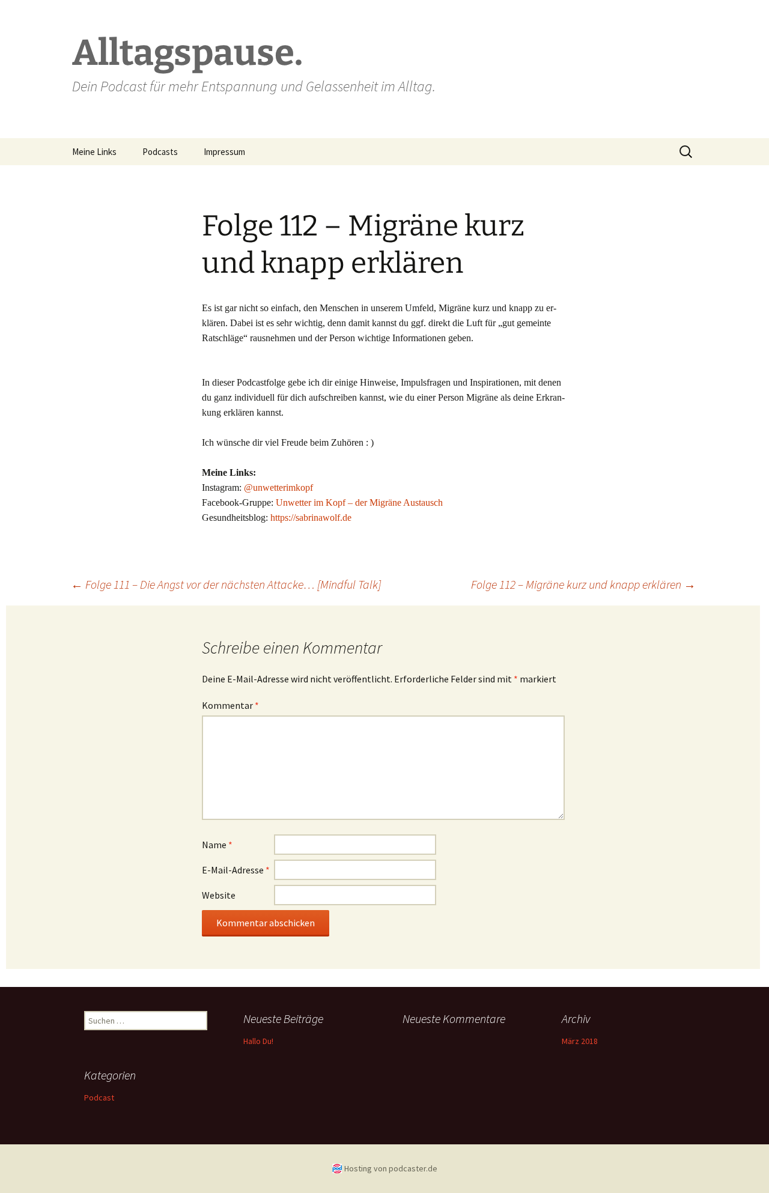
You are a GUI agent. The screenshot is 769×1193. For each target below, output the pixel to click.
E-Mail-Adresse (236, 870)
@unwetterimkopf (278, 487)
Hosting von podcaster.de (390, 1168)
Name (217, 845)
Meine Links (94, 151)
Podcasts (160, 151)
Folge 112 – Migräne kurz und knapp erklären (583, 584)
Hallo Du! (258, 1041)
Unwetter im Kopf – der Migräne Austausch (359, 502)
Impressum (224, 151)
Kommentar (230, 705)
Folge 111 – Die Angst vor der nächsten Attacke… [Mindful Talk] (226, 584)
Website (219, 895)
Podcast (99, 1097)
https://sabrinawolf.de (310, 517)
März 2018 (580, 1041)
